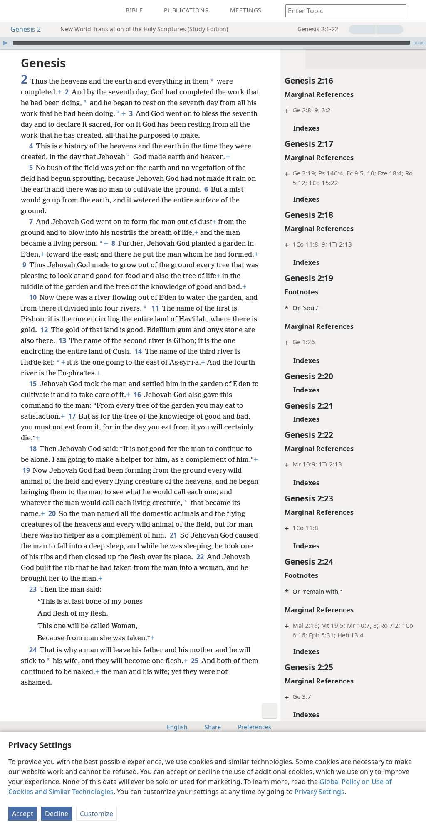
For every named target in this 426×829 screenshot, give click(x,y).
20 (52, 513)
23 (33, 589)
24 (33, 649)
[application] (213, 43)
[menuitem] (12, 11)
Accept (22, 813)
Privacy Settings (319, 791)
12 (44, 329)
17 (72, 416)
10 (33, 297)
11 (155, 308)
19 (26, 470)
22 (200, 556)
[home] (12, 11)
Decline (56, 813)
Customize (96, 813)
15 (33, 383)
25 (195, 660)
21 (174, 535)
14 (138, 351)
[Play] (5, 42)
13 (63, 340)
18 (33, 448)
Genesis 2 (25, 29)
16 (138, 394)
